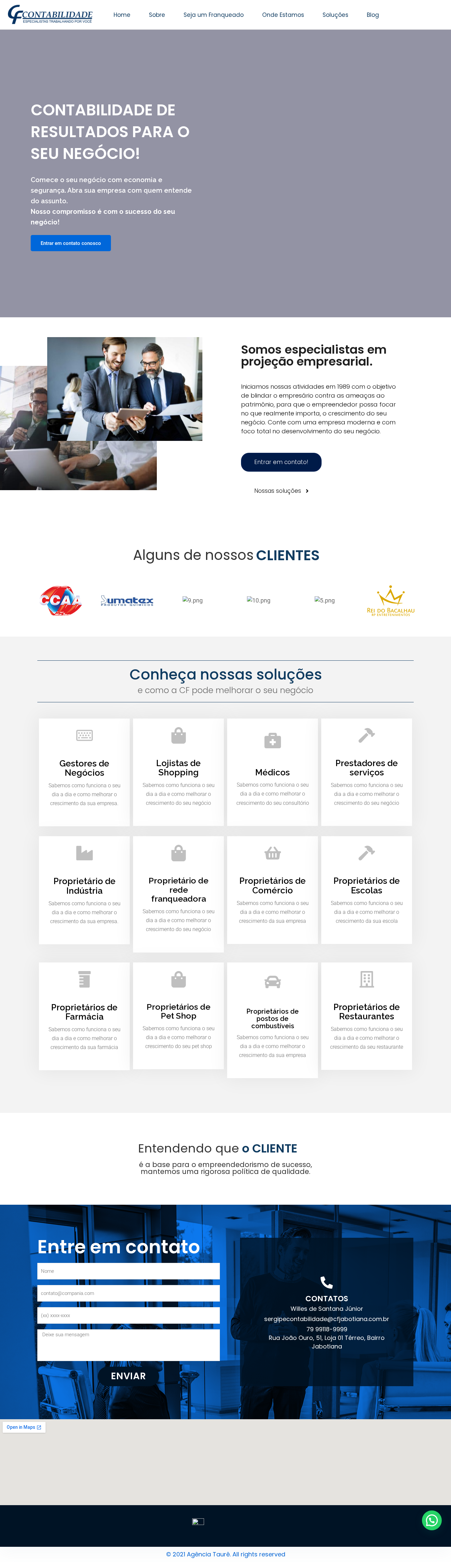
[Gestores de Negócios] (84, 735)
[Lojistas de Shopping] (178, 735)
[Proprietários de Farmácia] (84, 979)
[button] (432, 1520)
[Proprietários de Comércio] (272, 853)
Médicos (272, 772)
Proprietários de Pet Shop (178, 1011)
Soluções (335, 15)
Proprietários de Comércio (272, 885)
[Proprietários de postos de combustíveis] (273, 982)
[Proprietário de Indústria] (84, 853)
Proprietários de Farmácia (84, 1012)
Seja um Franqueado (214, 15)
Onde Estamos (283, 15)
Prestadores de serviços (366, 768)
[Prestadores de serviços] (367, 735)
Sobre (157, 15)
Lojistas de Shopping (178, 768)
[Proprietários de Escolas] (367, 853)
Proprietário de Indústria (84, 886)
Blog (373, 15)
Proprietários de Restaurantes (366, 1012)
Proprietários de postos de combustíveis (272, 1018)
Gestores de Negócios (84, 768)
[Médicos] (273, 740)
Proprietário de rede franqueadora (178, 890)
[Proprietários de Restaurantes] (367, 979)
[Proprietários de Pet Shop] (178, 979)
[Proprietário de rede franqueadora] (178, 853)
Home (122, 15)
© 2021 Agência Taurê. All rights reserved (225, 1554)
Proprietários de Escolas (366, 885)
